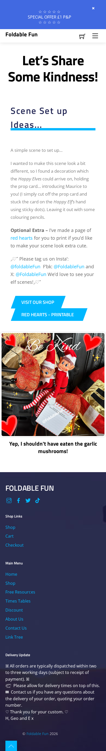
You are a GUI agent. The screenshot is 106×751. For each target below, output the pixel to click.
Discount (14, 610)
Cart (9, 536)
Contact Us (16, 628)
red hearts (22, 238)
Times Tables (18, 601)
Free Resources (20, 592)
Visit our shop (37, 302)
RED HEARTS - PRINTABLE (47, 314)
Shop (10, 527)
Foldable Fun (37, 733)
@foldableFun (25, 266)
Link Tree (14, 637)
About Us (14, 619)
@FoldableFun (69, 266)
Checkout (14, 545)
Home (11, 574)
